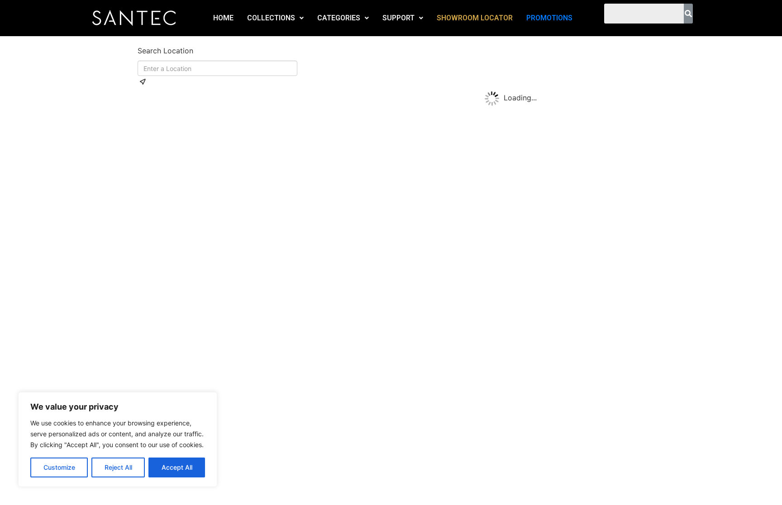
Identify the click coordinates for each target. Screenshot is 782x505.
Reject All (118, 467)
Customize (59, 467)
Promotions (549, 18)
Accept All (177, 467)
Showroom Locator (475, 18)
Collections (271, 18)
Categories (338, 18)
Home (223, 18)
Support (398, 18)
